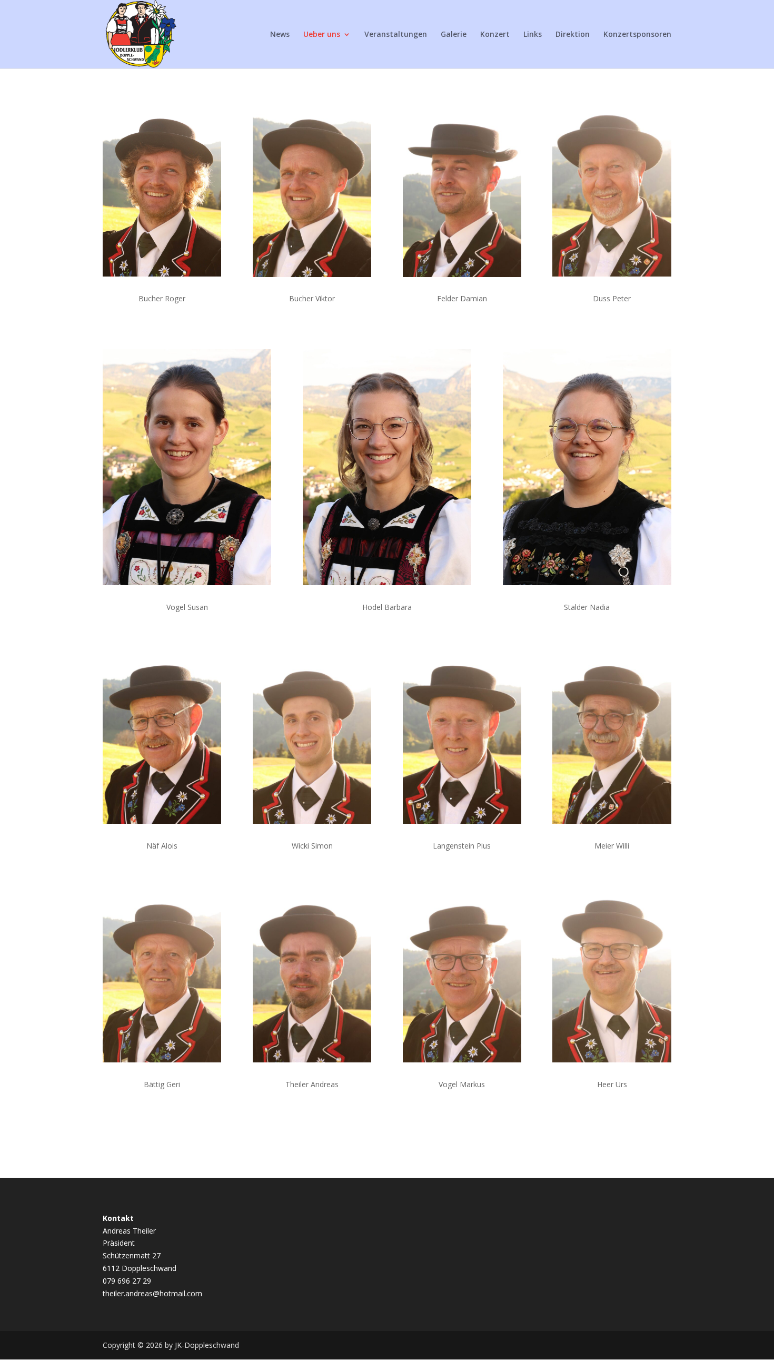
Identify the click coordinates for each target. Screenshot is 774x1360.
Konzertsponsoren (637, 35)
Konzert (495, 35)
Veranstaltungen (395, 35)
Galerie (454, 35)
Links (532, 35)
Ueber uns (321, 35)
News (280, 35)
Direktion (572, 35)
